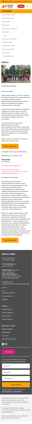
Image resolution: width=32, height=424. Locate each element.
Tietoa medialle (6, 21)
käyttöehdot (18, 391)
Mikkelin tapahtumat (10, 146)
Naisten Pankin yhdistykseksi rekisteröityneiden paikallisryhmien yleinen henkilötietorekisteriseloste (14, 171)
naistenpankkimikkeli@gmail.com (11, 165)
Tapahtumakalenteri (8, 312)
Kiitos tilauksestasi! (9, 56)
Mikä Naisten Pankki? (8, 326)
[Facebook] (3, 344)
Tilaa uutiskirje (6, 52)
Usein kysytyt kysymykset (9, 39)
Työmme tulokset (7, 329)
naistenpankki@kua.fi (9, 264)
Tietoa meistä (7, 11)
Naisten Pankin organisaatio (9, 28)
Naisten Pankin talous (8, 18)
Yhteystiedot (5, 32)
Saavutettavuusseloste (8, 49)
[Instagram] (6, 344)
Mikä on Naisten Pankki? (8, 15)
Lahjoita (21, 6)
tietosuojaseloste (7, 391)
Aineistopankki (6, 316)
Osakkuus (5, 299)
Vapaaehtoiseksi (7, 309)
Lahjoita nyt (8, 352)
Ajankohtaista (6, 25)
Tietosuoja (5, 335)
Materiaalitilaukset (7, 319)
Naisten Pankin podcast (8, 45)
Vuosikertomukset (7, 42)
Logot (5, 35)
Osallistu (4, 306)
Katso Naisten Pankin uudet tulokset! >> (17, 1)
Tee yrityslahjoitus (7, 296)
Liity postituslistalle (10, 240)
